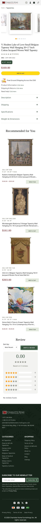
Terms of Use (28, 443)
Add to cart (20, 73)
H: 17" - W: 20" (6, 62)
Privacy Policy (13, 491)
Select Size (32, 182)
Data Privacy (28, 512)
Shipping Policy (29, 440)
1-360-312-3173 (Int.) (8, 420)
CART (34, 3)
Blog (25, 457)
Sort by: (6, 344)
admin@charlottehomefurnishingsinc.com (16, 423)
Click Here (20, 85)
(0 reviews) (15, 54)
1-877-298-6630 (7, 417)
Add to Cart (32, 231)
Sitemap (27, 460)
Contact (26, 454)
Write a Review (29, 348)
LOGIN (30, 3)
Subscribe (31, 480)
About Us (27, 451)
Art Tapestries (6, 440)
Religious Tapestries (8, 453)
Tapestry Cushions (8, 466)
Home (2, 8)
